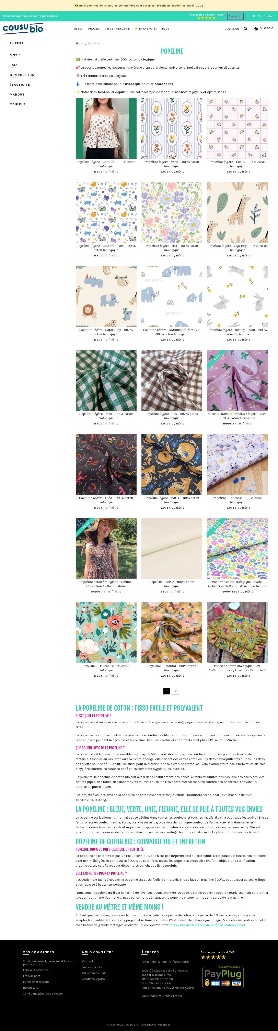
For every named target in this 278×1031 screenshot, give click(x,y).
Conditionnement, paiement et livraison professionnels (49, 963)
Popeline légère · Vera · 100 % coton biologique (172, 164)
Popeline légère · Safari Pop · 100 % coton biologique (106, 332)
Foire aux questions (36, 970)
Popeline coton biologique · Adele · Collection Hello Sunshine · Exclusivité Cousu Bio (237, 586)
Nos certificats (92, 967)
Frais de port (31, 976)
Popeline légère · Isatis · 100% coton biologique (171, 500)
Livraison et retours (36, 982)
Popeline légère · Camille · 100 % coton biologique (106, 164)
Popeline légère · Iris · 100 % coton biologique (172, 248)
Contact (269, 16)
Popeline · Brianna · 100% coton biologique (172, 668)
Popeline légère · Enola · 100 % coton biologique (238, 164)
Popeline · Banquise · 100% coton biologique (238, 500)
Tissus (80, 43)
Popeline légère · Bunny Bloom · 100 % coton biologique (238, 332)
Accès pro (235, 16)
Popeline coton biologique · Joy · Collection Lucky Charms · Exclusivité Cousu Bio (238, 670)
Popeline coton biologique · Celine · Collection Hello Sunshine (106, 584)
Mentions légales (93, 979)
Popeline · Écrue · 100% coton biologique (172, 584)
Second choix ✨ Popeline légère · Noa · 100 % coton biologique (238, 416)
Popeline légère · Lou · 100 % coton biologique (172, 416)
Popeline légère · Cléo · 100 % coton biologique (106, 500)
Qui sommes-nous (94, 973)
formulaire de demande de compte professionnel (207, 925)
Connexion (232, 28)
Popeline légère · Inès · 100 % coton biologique (106, 416)
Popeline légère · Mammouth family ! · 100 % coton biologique (172, 332)
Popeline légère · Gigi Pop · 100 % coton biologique (238, 248)
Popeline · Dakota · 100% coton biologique (106, 668)
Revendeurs (30, 987)
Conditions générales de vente (43, 993)
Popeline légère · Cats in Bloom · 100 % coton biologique (106, 248)
